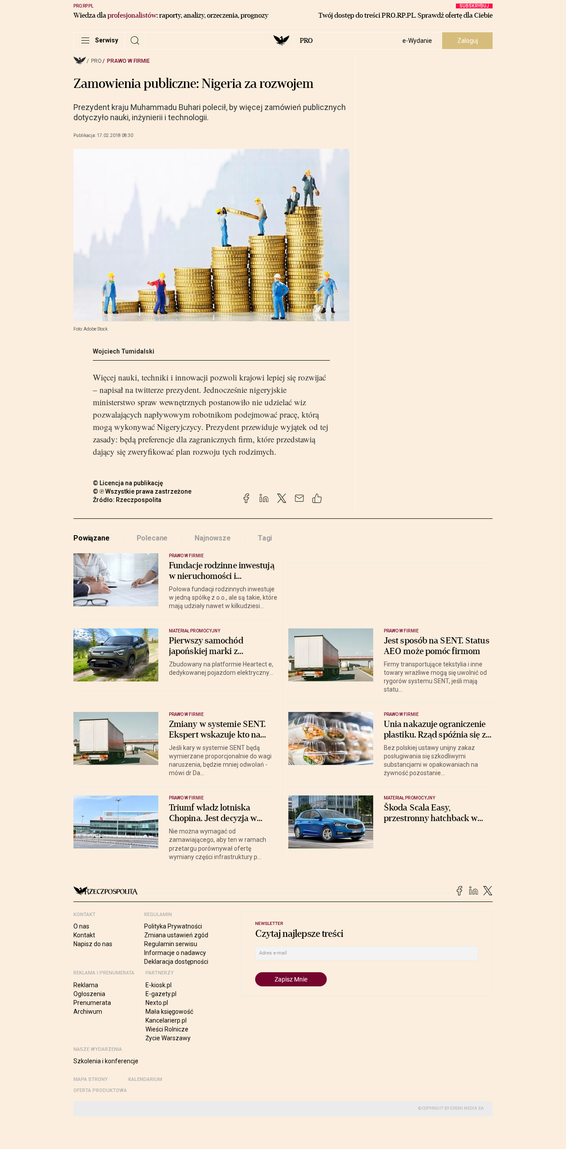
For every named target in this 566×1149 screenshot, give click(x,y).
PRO (306, 40)
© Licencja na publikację (128, 483)
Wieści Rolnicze (166, 1029)
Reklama (85, 985)
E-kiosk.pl (158, 985)
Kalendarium (145, 1079)
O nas (81, 926)
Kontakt (84, 935)
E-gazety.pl (160, 993)
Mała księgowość (169, 1011)
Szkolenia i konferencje (105, 1061)
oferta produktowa (100, 1090)
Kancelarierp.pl (166, 1020)
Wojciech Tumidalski (123, 351)
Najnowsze (213, 538)
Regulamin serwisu (170, 943)
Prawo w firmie (128, 61)
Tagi (265, 538)
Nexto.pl (156, 1002)
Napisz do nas (92, 943)
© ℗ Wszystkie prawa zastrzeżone (142, 491)
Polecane (152, 538)
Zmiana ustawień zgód (176, 935)
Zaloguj (467, 40)
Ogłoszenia (89, 993)
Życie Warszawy (168, 1038)
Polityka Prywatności (173, 926)
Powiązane (91, 538)
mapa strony (90, 1079)
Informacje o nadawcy (175, 952)
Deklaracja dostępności (176, 961)
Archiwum (87, 1011)
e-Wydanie (417, 40)
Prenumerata (92, 1002)
